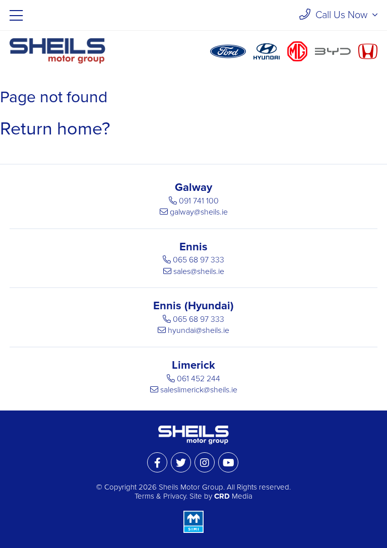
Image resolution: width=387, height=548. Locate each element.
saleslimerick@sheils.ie (198, 390)
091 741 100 (199, 201)
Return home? (55, 129)
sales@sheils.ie (198, 271)
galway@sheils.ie (199, 212)
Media (233, 496)
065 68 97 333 (198, 260)
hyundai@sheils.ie (198, 330)
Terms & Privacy (160, 496)
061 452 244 (198, 379)
